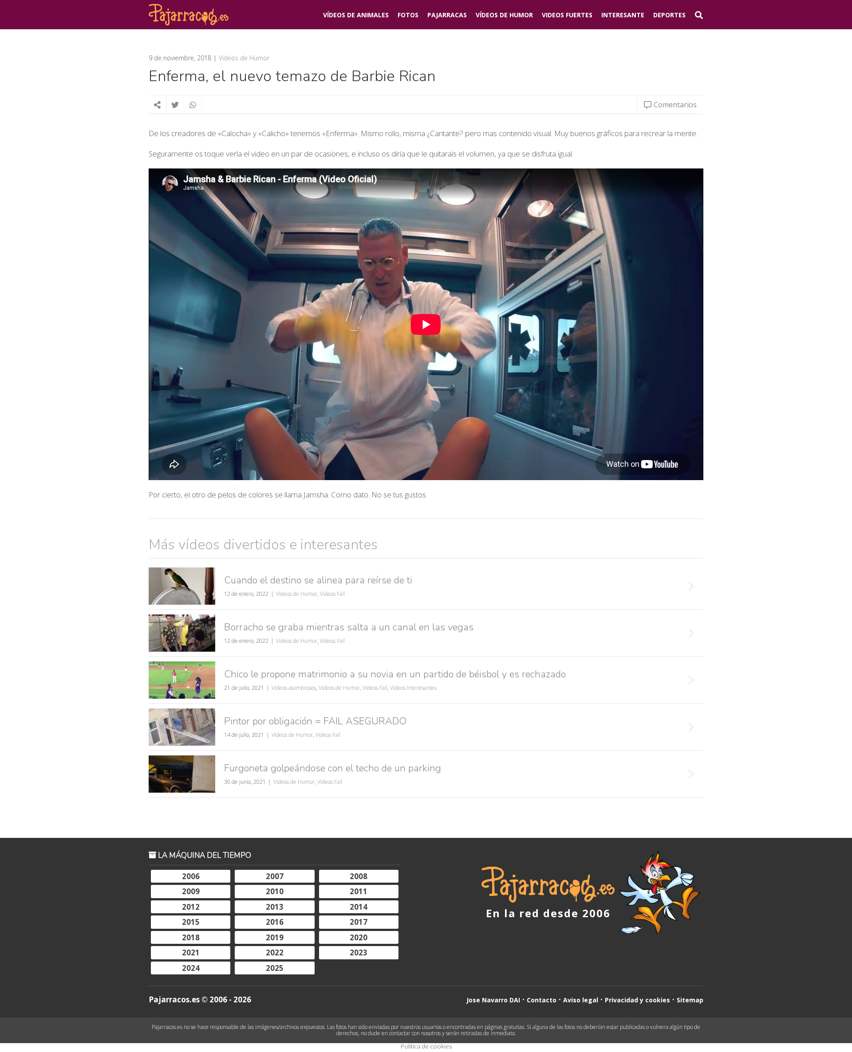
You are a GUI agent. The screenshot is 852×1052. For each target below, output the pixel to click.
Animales (356, 15)
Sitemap (690, 1000)
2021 (191, 952)
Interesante (622, 15)
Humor (504, 15)
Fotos (408, 15)
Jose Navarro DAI (493, 1000)
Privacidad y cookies (637, 1000)
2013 (275, 907)
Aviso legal (580, 1000)
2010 (275, 891)
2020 (358, 937)
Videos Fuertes (567, 15)
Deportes (669, 15)
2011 (358, 891)
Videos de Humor (244, 58)
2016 (275, 922)
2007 (275, 876)
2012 (191, 907)
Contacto (541, 1000)
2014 (358, 907)
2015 (191, 922)
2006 (191, 876)
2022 (275, 952)
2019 (275, 937)
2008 (358, 876)
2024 (191, 968)
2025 (275, 968)
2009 (191, 891)
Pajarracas (447, 15)
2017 (358, 922)
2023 (358, 952)
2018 (191, 937)
